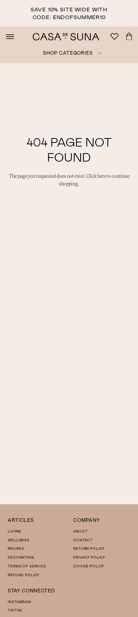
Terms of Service (27, 566)
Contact (83, 540)
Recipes (16, 548)
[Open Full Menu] (10, 36)
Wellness (18, 540)
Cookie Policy (88, 566)
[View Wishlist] (115, 37)
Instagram (19, 602)
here (102, 176)
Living (14, 531)
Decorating (21, 557)
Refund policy (23, 575)
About (80, 531)
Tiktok (15, 610)
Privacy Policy (89, 557)
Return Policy (89, 548)
